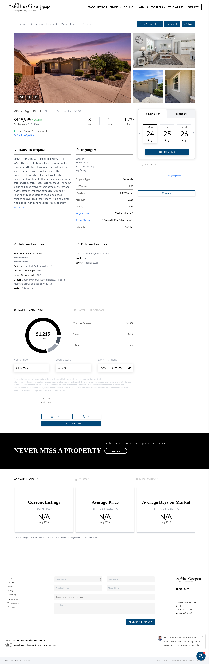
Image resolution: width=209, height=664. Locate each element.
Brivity (18, 660)
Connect (193, 7)
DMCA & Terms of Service (183, 660)
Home (10, 578)
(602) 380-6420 (185, 613)
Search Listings (97, 7)
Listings (10, 582)
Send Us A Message (140, 622)
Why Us (143, 7)
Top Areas (157, 7)
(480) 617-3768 (185, 609)
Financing (11, 594)
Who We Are (175, 7)
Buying (114, 7)
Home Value (12, 599)
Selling (128, 7)
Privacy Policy (163, 660)
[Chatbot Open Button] (201, 656)
